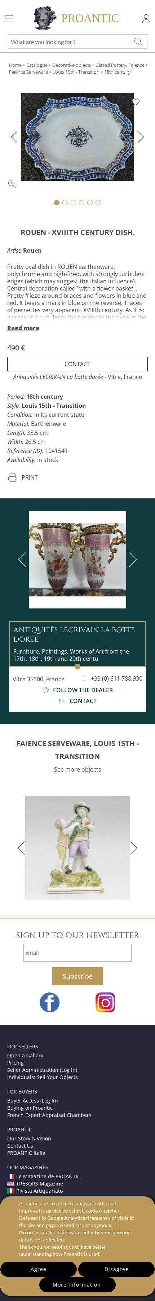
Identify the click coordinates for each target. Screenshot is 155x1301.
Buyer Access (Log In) (32, 1100)
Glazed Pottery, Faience (120, 65)
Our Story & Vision (29, 1138)
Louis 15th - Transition (76, 72)
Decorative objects (71, 65)
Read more (23, 328)
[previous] (24, 560)
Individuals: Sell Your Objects (42, 1077)
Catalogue (37, 65)
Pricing (15, 1062)
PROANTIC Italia (26, 1152)
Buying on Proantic (30, 1107)
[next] (131, 560)
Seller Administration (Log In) (42, 1069)
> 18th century (115, 72)
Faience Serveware (28, 72)
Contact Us (20, 1145)
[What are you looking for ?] (138, 41)
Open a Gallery (25, 1055)
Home (15, 65)
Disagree (117, 1269)
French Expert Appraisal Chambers (49, 1115)
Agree (38, 1269)
